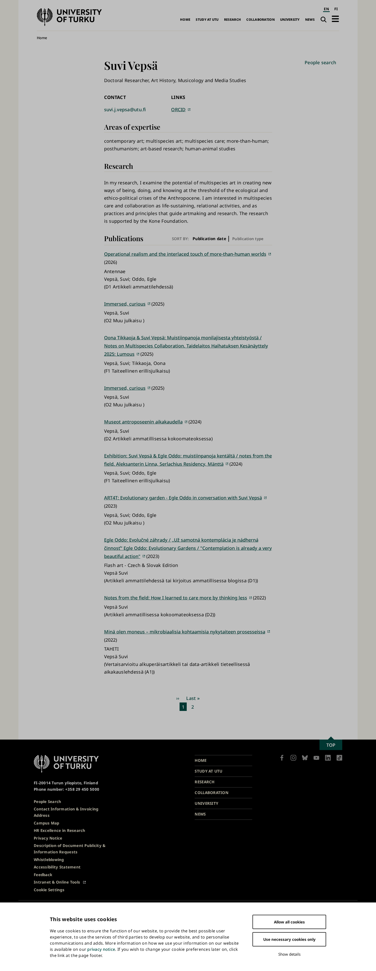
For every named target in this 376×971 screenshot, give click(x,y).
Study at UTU (207, 19)
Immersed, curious (125, 304)
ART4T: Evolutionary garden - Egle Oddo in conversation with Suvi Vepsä (183, 498)
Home (185, 19)
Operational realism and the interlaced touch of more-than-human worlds (185, 254)
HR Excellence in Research (59, 830)
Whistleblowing (49, 859)
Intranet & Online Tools (57, 882)
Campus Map (46, 822)
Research (232, 19)
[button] (335, 19)
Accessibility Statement (57, 866)
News (310, 19)
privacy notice (101, 949)
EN (326, 8)
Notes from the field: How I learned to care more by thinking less (175, 598)
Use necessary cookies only (289, 939)
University (290, 19)
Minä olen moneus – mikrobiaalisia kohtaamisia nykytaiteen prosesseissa (184, 632)
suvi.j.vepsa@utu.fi (125, 109)
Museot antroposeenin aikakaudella (143, 422)
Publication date (209, 238)
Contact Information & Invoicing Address (66, 812)
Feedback (43, 874)
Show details (289, 954)
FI (336, 8)
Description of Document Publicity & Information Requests (69, 848)
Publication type (247, 238)
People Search (47, 801)
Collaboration (260, 19)
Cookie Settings (49, 889)
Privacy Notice (48, 838)
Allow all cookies (289, 921)
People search (320, 62)
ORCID (178, 109)
